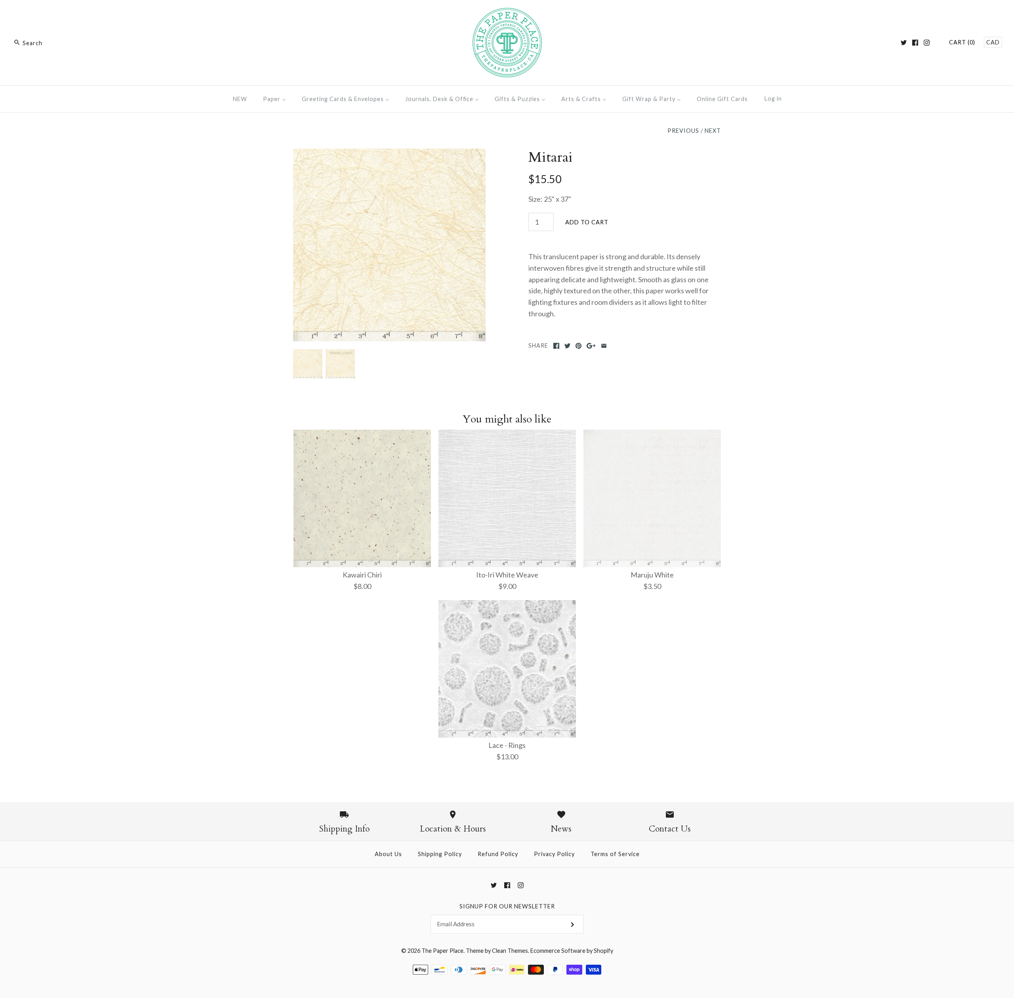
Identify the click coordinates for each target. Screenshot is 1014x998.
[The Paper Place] (507, 13)
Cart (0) (962, 42)
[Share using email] (604, 346)
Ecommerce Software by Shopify (571, 950)
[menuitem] (240, 99)
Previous (683, 130)
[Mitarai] (389, 154)
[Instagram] (927, 43)
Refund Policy (498, 854)
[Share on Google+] (591, 346)
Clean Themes (510, 950)
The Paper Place (442, 950)
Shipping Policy (440, 854)
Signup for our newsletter (507, 906)
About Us (388, 854)
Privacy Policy (554, 854)
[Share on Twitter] (567, 346)
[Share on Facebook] (556, 346)
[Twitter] (904, 43)
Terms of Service (615, 854)
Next (713, 130)
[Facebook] (915, 43)
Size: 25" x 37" (549, 199)
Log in (773, 98)
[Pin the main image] (578, 346)
